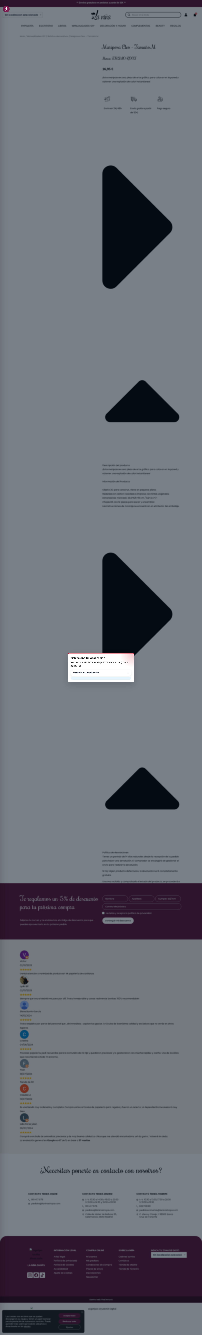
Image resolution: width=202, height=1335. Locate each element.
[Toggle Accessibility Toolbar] (6, 9)
